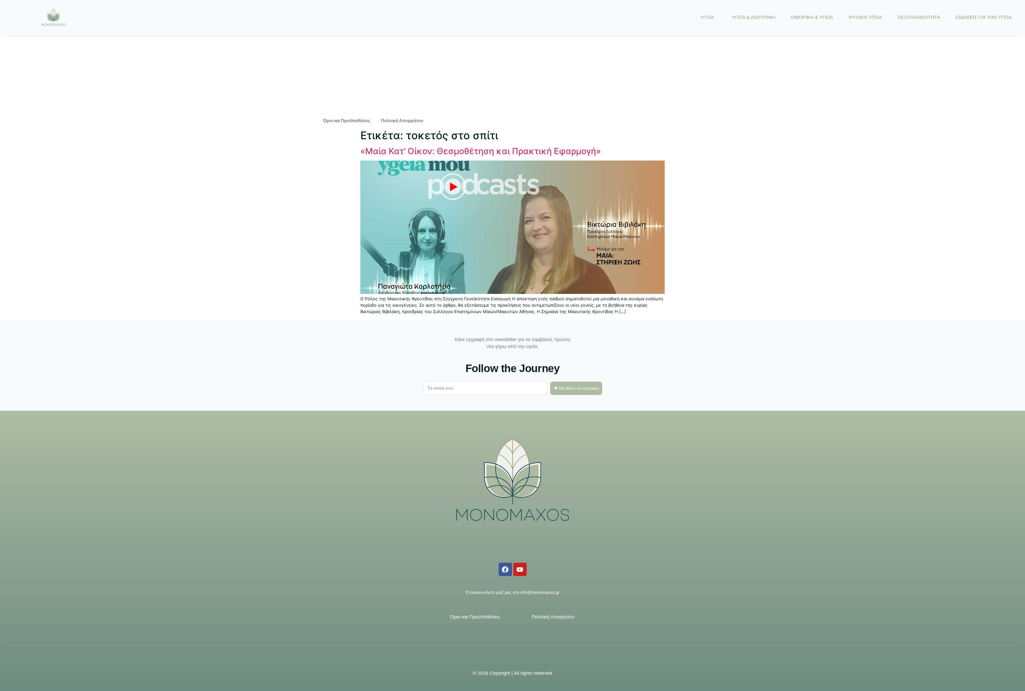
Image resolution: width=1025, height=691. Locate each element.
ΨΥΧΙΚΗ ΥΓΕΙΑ (865, 17)
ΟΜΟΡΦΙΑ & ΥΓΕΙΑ (812, 17)
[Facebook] (505, 569)
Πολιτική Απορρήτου (402, 120)
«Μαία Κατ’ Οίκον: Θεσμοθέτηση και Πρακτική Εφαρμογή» (480, 151)
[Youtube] (520, 569)
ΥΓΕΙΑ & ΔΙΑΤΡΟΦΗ (753, 17)
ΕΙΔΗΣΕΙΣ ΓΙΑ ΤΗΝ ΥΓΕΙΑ (984, 17)
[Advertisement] (512, 74)
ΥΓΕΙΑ (707, 17)
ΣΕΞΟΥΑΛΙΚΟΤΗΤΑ (919, 17)
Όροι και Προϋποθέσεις (346, 120)
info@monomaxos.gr (539, 592)
